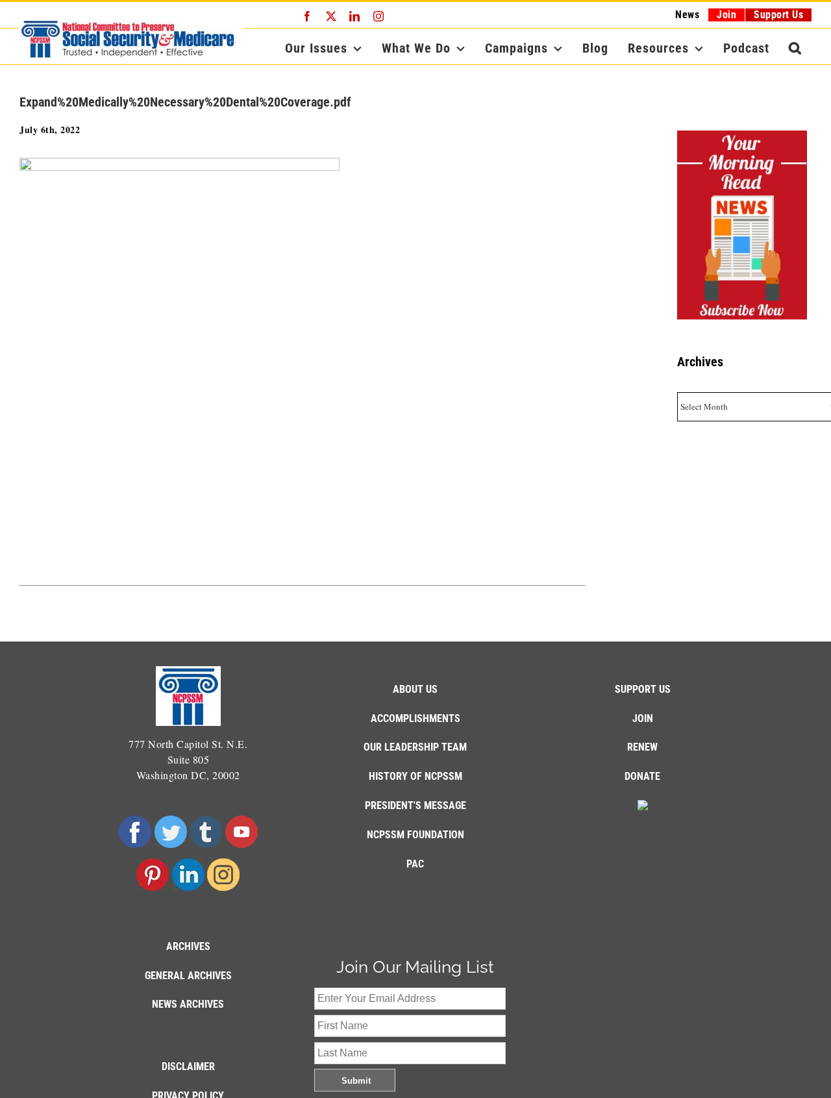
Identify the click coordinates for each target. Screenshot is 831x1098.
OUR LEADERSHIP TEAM (415, 747)
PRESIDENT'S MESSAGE (415, 805)
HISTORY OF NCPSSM (415, 776)
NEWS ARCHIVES (188, 1004)
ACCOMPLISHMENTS (415, 718)
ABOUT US (415, 689)
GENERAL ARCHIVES (188, 975)
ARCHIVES (188, 946)
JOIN (642, 718)
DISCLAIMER (188, 1066)
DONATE (642, 776)
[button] (795, 48)
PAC (415, 864)
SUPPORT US (643, 689)
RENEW (642, 747)
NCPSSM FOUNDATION (415, 835)
